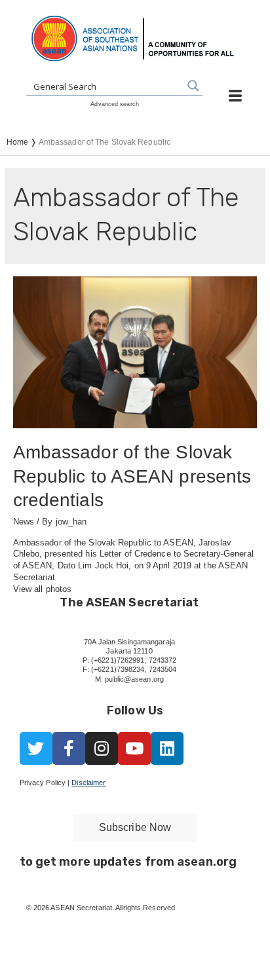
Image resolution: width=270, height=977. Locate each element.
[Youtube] (134, 748)
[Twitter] (36, 748)
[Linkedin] (167, 748)
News (23, 521)
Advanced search (114, 104)
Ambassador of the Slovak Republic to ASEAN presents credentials (132, 476)
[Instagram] (101, 748)
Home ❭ (23, 142)
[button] (135, 827)
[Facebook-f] (68, 748)
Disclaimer (88, 782)
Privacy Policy (43, 782)
